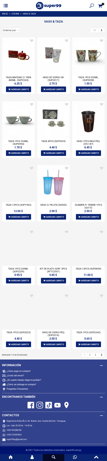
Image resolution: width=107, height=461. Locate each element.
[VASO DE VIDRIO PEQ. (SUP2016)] (53, 311)
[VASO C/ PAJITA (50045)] (53, 183)
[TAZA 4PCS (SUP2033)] (53, 119)
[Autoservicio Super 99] (48, 5)
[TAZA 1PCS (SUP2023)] (18, 311)
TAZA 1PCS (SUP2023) (18, 332)
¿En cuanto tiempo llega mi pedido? (24, 380)
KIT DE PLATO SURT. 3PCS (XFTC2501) (53, 270)
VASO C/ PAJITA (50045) (53, 204)
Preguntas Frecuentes (17, 389)
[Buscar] (91, 5)
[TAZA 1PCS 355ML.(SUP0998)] (88, 56)
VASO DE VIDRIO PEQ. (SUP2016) (53, 334)
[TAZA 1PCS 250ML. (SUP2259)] (18, 247)
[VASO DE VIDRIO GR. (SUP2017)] (53, 56)
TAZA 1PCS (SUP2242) (88, 332)
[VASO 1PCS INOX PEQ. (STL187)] (88, 119)
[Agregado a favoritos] (31, 40)
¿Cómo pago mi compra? (19, 371)
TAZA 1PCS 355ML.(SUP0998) (88, 78)
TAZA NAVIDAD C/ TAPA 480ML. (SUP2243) (18, 78)
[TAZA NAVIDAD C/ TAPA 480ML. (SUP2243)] (18, 56)
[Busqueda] (53, 457)
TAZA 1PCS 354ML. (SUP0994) (18, 142)
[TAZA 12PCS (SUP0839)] (88, 247)
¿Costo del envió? (15, 375)
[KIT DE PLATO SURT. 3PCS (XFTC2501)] (53, 247)
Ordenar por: (10, 30)
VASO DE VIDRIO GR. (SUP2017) (53, 78)
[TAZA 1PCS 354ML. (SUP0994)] (18, 119)
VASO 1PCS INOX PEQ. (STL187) (88, 142)
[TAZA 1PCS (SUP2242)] (88, 311)
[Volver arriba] (96, 457)
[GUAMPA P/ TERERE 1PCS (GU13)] (88, 183)
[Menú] (5, 5)
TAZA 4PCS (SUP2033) (53, 141)
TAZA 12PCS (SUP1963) (18, 204)
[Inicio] (10, 457)
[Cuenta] (32, 457)
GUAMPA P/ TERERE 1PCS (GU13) (88, 206)
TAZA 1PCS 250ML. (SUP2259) (18, 270)
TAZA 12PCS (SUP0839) (88, 268)
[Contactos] (75, 457)
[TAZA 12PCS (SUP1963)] (18, 183)
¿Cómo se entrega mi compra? (21, 384)
